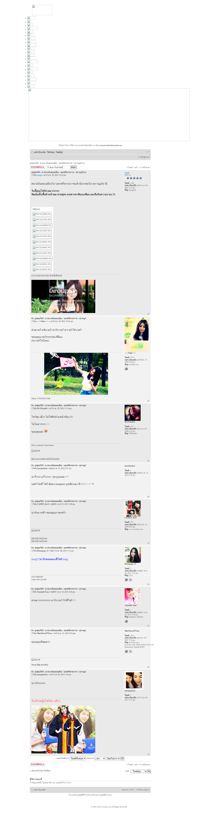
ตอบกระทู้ (34, 167)
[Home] (42, 14)
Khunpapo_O (42, 551)
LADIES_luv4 (43, 504)
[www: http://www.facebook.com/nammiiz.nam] (126, 621)
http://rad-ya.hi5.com (39, 538)
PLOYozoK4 (42, 408)
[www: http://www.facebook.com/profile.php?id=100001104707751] (126, 579)
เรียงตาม (90, 758)
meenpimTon (42, 674)
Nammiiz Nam (43, 592)
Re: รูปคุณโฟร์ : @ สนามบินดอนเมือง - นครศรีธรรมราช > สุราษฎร (58, 318)
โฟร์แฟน (50, 152)
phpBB (81, 795)
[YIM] (130, 579)
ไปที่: (127, 771)
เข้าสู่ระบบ (145, 157)
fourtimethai (42, 468)
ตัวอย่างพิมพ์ (147, 151)
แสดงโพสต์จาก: (63, 758)
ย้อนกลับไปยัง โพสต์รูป (41, 771)
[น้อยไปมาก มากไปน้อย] (115, 758)
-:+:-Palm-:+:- (43, 321)
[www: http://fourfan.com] (126, 651)
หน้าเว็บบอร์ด (39, 152)
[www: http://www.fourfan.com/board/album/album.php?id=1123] (126, 368)
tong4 (39, 175)
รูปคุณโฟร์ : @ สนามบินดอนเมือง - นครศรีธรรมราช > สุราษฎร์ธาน (57, 163)
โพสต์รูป (59, 152)
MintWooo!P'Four (44, 633)
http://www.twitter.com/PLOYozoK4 (45, 459)
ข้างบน (148, 314)
